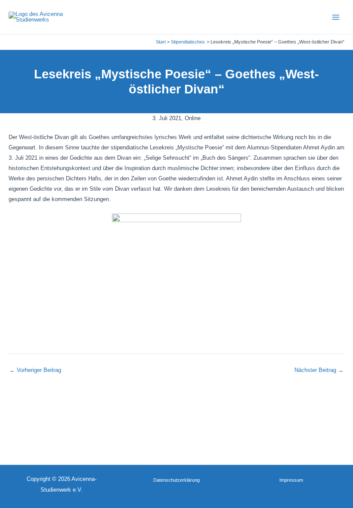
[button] (176, 480)
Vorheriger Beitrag (35, 370)
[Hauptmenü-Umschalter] (336, 17)
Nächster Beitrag (319, 370)
